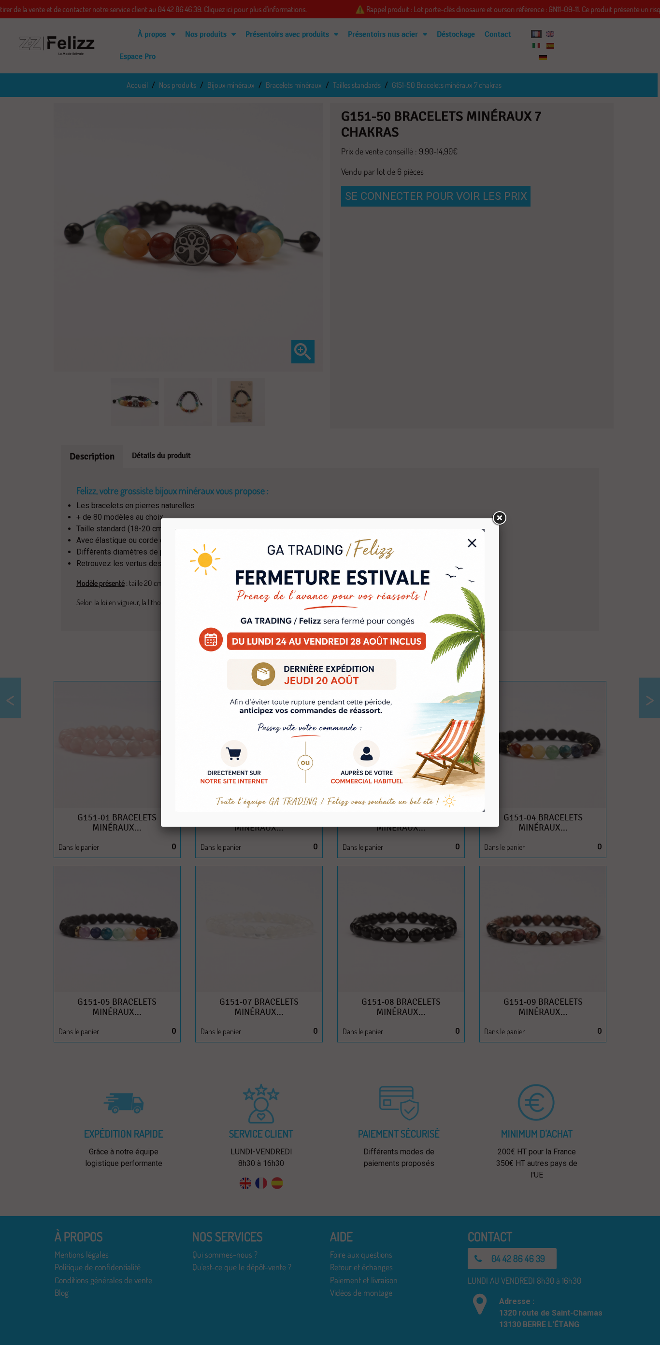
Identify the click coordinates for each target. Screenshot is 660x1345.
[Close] (499, 518)
